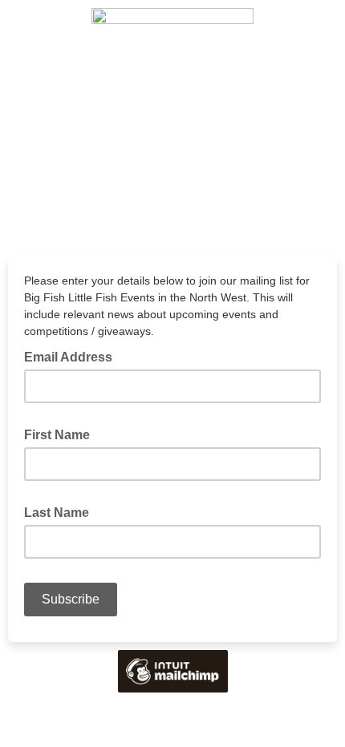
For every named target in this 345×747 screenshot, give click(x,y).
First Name (61, 433)
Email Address (73, 356)
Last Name (61, 511)
